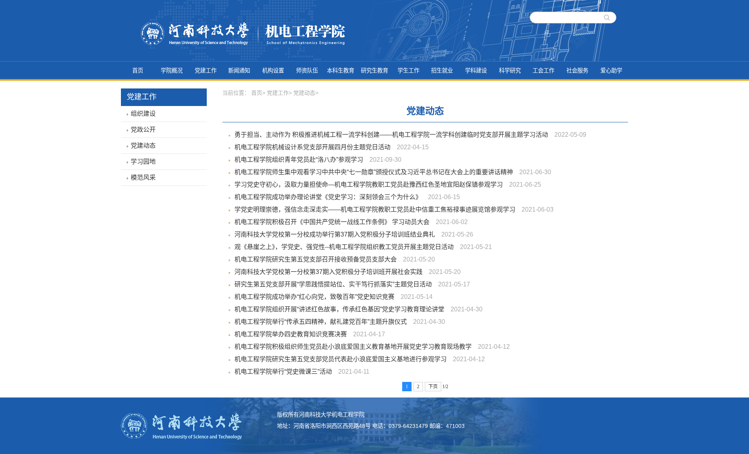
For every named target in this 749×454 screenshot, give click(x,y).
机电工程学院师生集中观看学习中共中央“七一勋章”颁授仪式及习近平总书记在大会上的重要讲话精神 (373, 172)
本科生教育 (340, 70)
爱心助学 (611, 70)
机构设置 (273, 70)
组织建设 (143, 113)
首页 (137, 70)
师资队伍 (307, 70)
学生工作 (408, 70)
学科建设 (476, 70)
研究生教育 (374, 70)
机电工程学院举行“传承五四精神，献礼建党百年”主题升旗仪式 (320, 321)
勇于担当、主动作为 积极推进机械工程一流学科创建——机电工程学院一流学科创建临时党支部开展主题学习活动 (391, 134)
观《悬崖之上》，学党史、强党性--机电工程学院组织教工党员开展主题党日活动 (344, 247)
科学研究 (510, 70)
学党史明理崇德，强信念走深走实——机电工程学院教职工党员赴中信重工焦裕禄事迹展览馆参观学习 (374, 209)
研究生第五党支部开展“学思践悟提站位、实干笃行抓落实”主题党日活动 (333, 284)
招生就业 (442, 70)
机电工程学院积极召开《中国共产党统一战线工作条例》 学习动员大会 (332, 222)
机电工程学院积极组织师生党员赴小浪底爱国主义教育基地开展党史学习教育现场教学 (353, 346)
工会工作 (543, 70)
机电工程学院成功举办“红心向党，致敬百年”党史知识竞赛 (314, 296)
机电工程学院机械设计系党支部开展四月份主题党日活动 (312, 147)
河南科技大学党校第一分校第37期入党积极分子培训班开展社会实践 (328, 272)
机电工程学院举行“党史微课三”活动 (283, 371)
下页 (433, 386)
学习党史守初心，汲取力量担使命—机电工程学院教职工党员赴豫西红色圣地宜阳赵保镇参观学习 (368, 184)
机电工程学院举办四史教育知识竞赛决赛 (290, 334)
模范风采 (143, 177)
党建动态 (143, 145)
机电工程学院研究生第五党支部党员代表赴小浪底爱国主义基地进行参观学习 (340, 359)
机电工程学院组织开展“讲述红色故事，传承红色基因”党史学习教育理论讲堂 (339, 309)
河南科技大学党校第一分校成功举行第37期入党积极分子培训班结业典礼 (334, 234)
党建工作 (206, 70)
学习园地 (143, 161)
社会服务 (577, 70)
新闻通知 (239, 70)
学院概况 (172, 70)
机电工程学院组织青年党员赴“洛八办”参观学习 (298, 159)
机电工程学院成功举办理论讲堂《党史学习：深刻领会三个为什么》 (328, 197)
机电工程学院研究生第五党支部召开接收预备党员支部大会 (315, 259)
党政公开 (143, 129)
